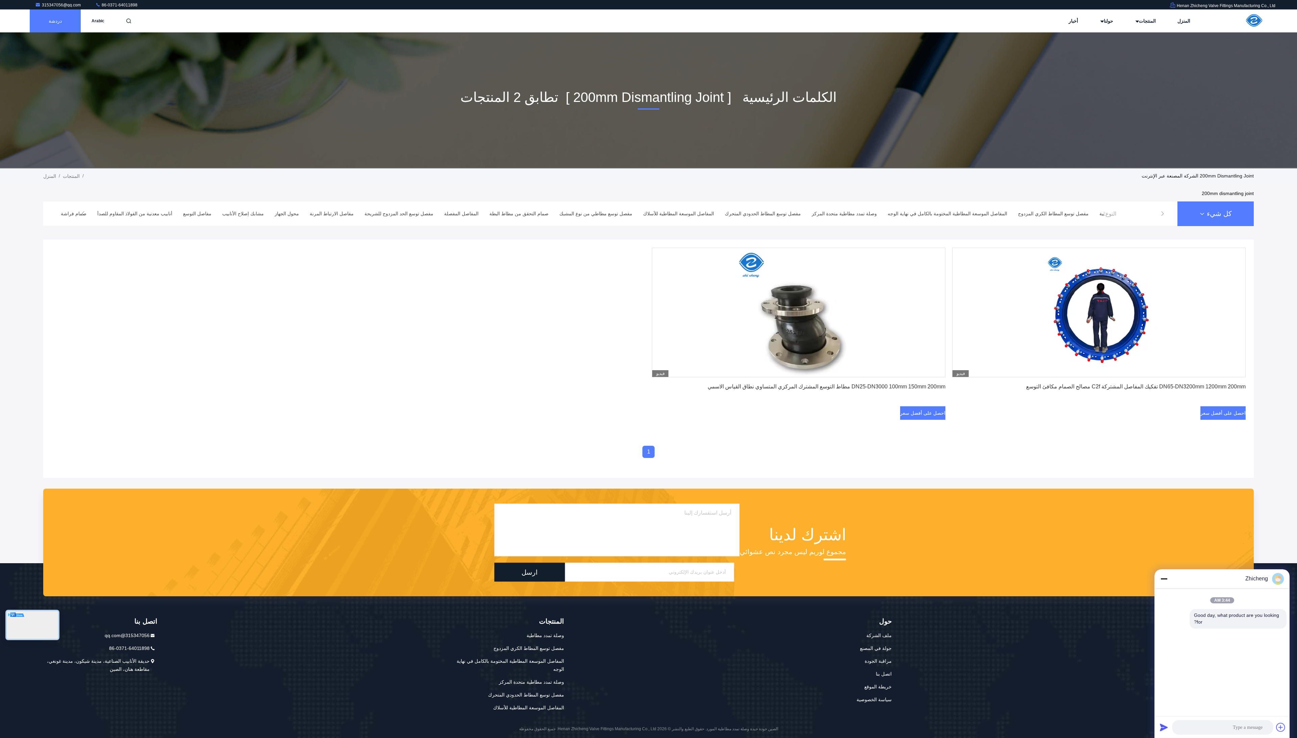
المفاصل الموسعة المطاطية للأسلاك (528, 707)
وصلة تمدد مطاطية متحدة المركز (531, 682)
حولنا (1107, 21)
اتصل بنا (884, 674)
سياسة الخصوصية (874, 699)
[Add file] (1281, 727)
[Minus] (1164, 579)
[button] (1163, 214)
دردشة (55, 21)
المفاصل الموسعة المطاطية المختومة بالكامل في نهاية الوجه (510, 665)
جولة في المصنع (876, 648)
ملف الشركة (879, 635)
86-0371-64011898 (119, 5)
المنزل (1183, 21)
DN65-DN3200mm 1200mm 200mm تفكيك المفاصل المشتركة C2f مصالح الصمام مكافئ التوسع (1136, 386)
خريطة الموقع (878, 686)
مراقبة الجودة (878, 661)
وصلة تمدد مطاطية (545, 635)
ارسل (530, 572)
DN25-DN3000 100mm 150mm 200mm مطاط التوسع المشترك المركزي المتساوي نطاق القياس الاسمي (826, 386)
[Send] (1164, 727)
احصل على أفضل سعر (1223, 413)
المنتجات (1147, 21)
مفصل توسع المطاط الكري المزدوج (528, 648)
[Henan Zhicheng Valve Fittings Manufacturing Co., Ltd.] (1254, 20)
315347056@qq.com (62, 5)
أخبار (1073, 21)
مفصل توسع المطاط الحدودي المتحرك (526, 695)
